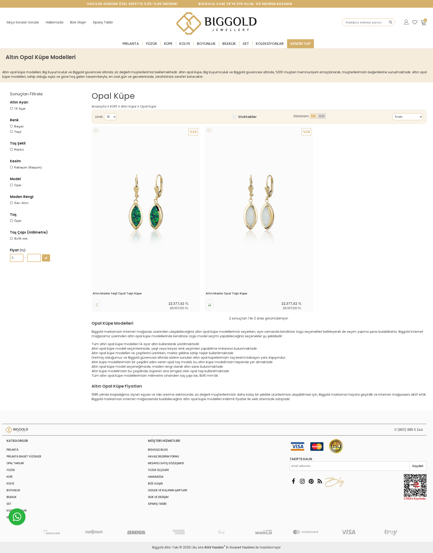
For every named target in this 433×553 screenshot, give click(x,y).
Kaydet (418, 466)
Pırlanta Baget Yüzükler (24, 456)
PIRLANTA (130, 43)
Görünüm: (301, 116)
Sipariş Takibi (103, 22)
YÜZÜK (151, 43)
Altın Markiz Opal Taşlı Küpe (226, 293)
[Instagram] (302, 481)
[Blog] (320, 481)
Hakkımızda (54, 22)
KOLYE (184, 43)
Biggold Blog (158, 450)
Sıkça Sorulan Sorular (23, 22)
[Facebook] (293, 481)
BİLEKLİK (229, 43)
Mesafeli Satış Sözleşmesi (166, 463)
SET (246, 43)
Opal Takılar (15, 463)
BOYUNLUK (206, 43)
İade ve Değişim (158, 497)
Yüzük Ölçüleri (158, 470)
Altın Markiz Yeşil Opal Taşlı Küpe (117, 293)
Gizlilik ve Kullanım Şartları (167, 490)
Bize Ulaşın (78, 22)
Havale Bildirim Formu (163, 456)
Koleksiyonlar (270, 43)
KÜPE (168, 43)
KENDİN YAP (300, 43)
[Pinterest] (311, 481)
